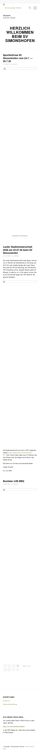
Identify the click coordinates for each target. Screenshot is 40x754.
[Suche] (29, 7)
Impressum (6, 701)
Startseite (6, 15)
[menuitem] (29, 7)
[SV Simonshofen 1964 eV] (16, 7)
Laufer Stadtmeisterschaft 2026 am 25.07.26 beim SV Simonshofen (17, 249)
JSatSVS (15, 64)
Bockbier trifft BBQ (13, 481)
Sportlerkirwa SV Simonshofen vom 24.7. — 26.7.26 (18, 58)
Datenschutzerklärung (10, 704)
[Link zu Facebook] (35, 751)
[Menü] (34, 7)
